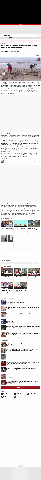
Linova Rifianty (17, 51)
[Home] (5, 35)
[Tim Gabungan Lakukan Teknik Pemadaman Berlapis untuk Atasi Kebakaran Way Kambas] (20, 285)
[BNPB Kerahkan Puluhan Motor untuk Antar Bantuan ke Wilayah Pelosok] (7, 285)
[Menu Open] (40, 35)
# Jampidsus (8, 332)
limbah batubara (5, 154)
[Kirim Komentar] (39, 254)
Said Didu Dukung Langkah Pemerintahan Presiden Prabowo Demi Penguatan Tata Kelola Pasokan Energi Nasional (22, 161)
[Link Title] (1, 43)
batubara (28, 83)
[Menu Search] (38, 35)
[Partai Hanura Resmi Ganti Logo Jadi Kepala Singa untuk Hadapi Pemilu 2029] (3, 308)
